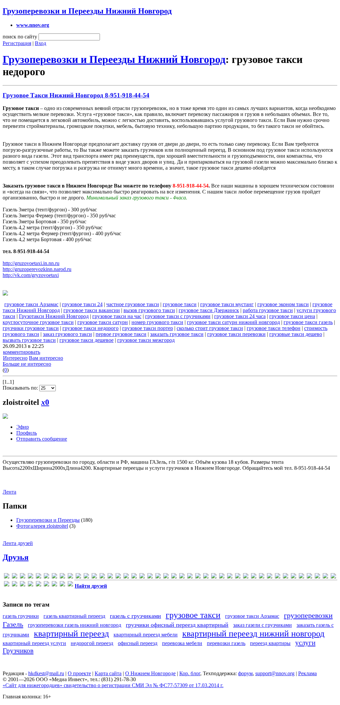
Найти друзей (91, 586)
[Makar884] (118, 577)
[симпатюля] (54, 585)
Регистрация (17, 43)
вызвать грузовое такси (29, 340)
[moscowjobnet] (134, 577)
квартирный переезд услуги (34, 643)
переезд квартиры (270, 643)
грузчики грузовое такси (31, 328)
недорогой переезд (92, 643)
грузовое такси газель (308, 322)
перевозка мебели (182, 643)
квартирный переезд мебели (146, 634)
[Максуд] (7, 585)
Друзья (16, 557)
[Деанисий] (262, 577)
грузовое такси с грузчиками (178, 316)
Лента (9, 492)
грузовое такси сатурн (102, 322)
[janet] (86, 577)
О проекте (79, 673)
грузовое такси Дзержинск (209, 310)
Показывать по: (21, 388)
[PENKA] (142, 577)
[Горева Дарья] (254, 577)
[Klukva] (110, 577)
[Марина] (15, 585)
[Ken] (102, 577)
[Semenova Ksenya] (166, 577)
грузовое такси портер (147, 328)
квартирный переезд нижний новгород (253, 633)
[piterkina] (150, 577)
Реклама (307, 673)
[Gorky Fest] (78, 577)
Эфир (22, 427)
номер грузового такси (157, 322)
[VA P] (190, 577)
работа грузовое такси (268, 310)
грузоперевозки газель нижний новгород (74, 625)
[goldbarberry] (62, 577)
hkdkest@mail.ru (46, 673)
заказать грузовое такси (177, 334)
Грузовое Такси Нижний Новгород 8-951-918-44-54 (76, 95)
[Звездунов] (286, 577)
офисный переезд (137, 643)
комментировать (21, 352)
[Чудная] (70, 585)
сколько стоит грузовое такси (210, 328)
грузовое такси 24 (82, 304)
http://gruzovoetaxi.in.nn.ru (31, 263)
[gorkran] (70, 577)
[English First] (54, 577)
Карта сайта (108, 673)
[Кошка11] (301, 577)
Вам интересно (46, 358)
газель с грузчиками (135, 616)
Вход (40, 43)
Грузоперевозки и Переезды (48, 520)
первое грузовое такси (121, 334)
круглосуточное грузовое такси (38, 322)
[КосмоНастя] (294, 577)
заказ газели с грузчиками (262, 625)
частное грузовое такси (132, 304)
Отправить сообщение (41, 439)
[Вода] (238, 577)
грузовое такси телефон (273, 328)
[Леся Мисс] (333, 577)
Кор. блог (189, 673)
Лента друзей (18, 543)
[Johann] (94, 577)
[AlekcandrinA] (23, 577)
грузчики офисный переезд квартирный (177, 625)
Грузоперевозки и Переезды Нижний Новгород (87, 11)
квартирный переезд (71, 633)
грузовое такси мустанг (227, 304)
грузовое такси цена (292, 316)
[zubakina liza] (214, 577)
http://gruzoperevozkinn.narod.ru (37, 269)
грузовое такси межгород (146, 340)
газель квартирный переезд (74, 616)
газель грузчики (21, 616)
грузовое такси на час (116, 316)
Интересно (15, 358)
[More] (126, 577)
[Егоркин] (278, 577)
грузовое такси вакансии (91, 310)
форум (245, 673)
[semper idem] (174, 577)
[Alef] (15, 577)
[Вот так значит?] (246, 577)
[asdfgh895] (31, 577)
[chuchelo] (39, 577)
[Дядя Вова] (270, 577)
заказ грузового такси (67, 334)
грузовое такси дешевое (86, 340)
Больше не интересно (27, 364)
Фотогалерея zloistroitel (42, 526)
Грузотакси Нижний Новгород (54, 316)
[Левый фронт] (317, 577)
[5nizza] (7, 577)
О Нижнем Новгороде (150, 673)
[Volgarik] (206, 577)
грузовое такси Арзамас (31, 304)
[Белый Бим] (230, 577)
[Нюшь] (31, 585)
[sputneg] (182, 577)
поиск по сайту (20, 36)
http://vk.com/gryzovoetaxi (31, 275)
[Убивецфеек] (62, 585)
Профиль (26, 433)
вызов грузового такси (149, 310)
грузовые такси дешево (295, 334)
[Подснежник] (46, 585)
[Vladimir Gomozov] (198, 577)
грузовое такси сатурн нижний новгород (233, 322)
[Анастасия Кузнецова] (222, 577)
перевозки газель (226, 643)
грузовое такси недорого (90, 328)
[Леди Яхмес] (325, 577)
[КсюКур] (309, 577)
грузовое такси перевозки (236, 334)
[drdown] (46, 577)
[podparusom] (158, 577)
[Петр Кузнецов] (39, 585)
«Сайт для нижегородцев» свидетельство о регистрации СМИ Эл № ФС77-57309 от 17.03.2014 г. (113, 685)
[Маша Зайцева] (23, 585)
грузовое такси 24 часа (240, 316)
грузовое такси (180, 304)
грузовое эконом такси (283, 304)
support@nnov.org (275, 673)
